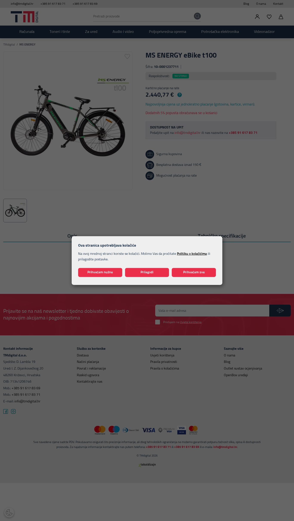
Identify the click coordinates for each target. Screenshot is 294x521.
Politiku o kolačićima (192, 254)
